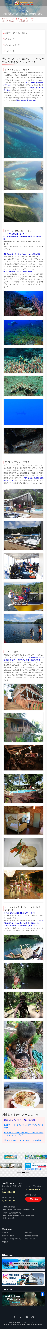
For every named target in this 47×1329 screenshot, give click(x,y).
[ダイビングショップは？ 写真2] (23, 536)
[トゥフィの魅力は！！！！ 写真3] (23, 360)
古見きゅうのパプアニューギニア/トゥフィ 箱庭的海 (22, 1140)
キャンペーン (10, 51)
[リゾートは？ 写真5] (23, 820)
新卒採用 (28, 1233)
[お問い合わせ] (44, 4)
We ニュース (9, 39)
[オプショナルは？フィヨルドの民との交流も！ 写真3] (23, 1005)
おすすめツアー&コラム (26, 19)
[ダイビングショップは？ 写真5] (23, 628)
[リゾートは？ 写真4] (23, 788)
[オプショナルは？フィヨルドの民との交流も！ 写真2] (23, 976)
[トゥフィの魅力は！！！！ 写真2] (23, 332)
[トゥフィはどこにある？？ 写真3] (23, 207)
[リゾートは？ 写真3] (23, 757)
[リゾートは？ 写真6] (23, 852)
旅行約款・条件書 (8, 1236)
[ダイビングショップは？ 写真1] (23, 504)
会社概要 (5, 1233)
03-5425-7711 (9, 1192)
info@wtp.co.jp (33, 1189)
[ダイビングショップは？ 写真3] (23, 566)
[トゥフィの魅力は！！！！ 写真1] (23, 303)
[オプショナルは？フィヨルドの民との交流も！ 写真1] (23, 947)
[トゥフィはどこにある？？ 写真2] (23, 175)
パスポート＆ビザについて (11, 1239)
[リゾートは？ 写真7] (23, 884)
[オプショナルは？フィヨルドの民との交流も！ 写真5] (23, 1095)
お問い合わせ (33, 1199)
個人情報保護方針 (31, 1236)
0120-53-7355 (9, 1201)
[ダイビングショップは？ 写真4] (23, 596)
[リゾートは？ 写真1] (23, 697)
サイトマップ (30, 1239)
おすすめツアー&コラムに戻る (16, 33)
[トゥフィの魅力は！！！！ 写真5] (23, 412)
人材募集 (5, 1242)
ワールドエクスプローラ (10, 19)
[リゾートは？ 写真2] (23, 727)
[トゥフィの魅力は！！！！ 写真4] (23, 386)
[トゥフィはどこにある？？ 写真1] (23, 132)
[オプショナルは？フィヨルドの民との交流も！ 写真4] (23, 1050)
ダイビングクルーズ (12, 45)
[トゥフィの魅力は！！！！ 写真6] (23, 441)
